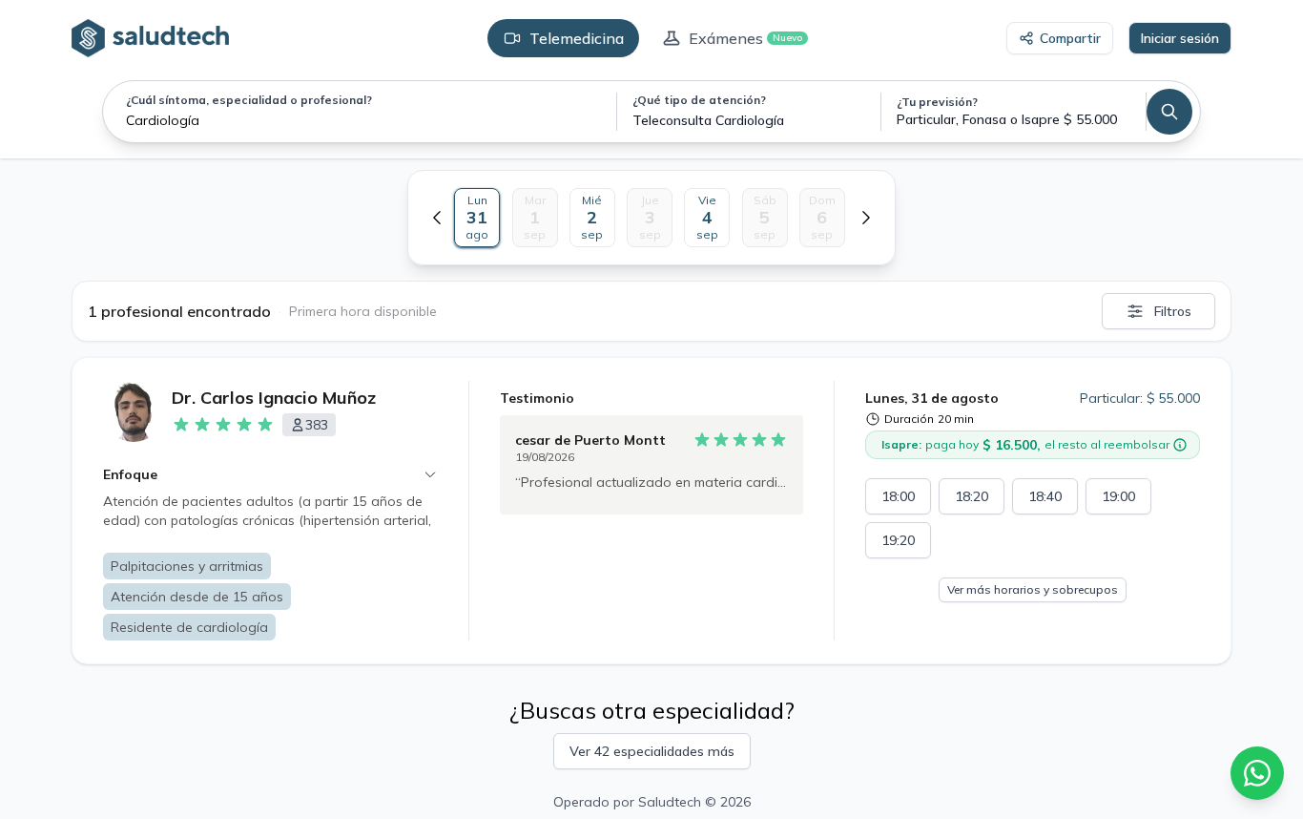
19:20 (898, 540)
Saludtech (669, 801)
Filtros (1172, 311)
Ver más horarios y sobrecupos (1032, 589)
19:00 (1118, 496)
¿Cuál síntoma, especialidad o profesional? (249, 100)
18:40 (1045, 496)
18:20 (971, 496)
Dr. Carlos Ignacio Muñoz (274, 398)
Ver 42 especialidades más (651, 751)
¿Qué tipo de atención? (699, 100)
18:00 (898, 496)
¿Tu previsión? (937, 101)
